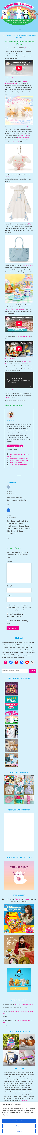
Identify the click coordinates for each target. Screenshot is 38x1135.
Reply (8, 504)
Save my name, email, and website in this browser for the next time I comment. (20, 607)
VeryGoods (16, 142)
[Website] (21, 446)
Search (32, 671)
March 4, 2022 (11, 494)
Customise (19, 1126)
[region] (19, 1118)
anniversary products (23, 127)
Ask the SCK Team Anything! (18, 465)
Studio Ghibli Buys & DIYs (17, 463)
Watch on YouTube (10, 78)
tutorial (7, 397)
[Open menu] (20, 29)
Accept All (19, 1121)
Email (9, 595)
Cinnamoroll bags (27, 265)
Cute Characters (8, 35)
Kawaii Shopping (22, 35)
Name (9, 586)
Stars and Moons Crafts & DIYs (18, 460)
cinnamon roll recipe (23, 336)
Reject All (19, 1131)
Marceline (28, 48)
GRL (29, 224)
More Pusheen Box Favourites (18, 458)
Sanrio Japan (25, 135)
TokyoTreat (18, 899)
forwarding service (23, 138)
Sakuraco (26, 899)
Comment (11, 561)
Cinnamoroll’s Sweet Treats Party (15, 309)
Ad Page (24, 1100)
